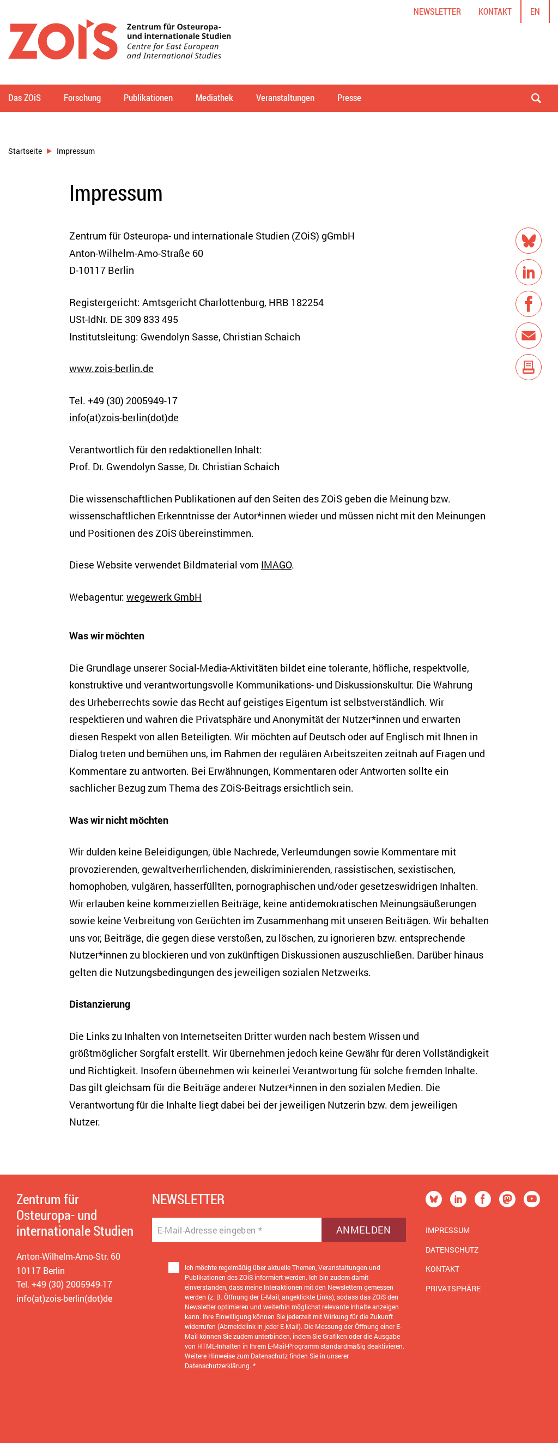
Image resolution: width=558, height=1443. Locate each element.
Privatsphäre (453, 1288)
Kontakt (495, 11)
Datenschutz (452, 1249)
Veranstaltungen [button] (285, 97)
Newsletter (437, 11)
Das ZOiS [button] (24, 97)
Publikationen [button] (148, 97)
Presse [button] (349, 97)
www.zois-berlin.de (111, 368)
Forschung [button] (82, 97)
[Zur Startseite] (119, 42)
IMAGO (276, 564)
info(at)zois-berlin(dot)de (124, 417)
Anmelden (363, 1229)
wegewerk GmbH (164, 596)
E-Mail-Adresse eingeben (210, 1230)
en (535, 11)
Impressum (448, 1230)
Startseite (25, 151)
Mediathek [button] (214, 97)
